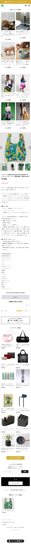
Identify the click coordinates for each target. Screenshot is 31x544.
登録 (25, 471)
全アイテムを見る (15, 458)
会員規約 (4, 524)
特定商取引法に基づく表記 (8, 522)
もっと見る (8, 39)
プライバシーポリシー (7, 519)
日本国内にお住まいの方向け (15, 301)
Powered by (14, 529)
